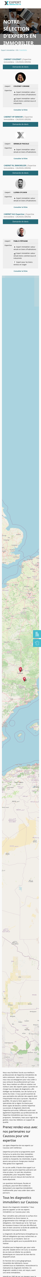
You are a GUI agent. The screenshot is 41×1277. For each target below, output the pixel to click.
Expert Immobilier (8, 50)
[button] (24, 679)
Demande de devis (20, 67)
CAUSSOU (23, 50)
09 (17, 50)
